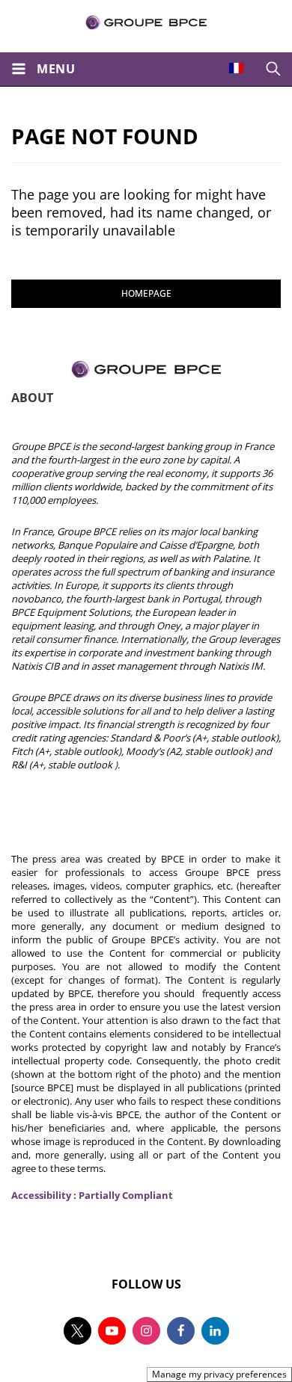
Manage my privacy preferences (219, 1374)
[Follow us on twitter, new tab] (77, 1331)
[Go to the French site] (236, 68)
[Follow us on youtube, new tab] (112, 1331)
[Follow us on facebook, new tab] (181, 1331)
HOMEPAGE (146, 293)
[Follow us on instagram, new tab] (146, 1331)
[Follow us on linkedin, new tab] (215, 1331)
